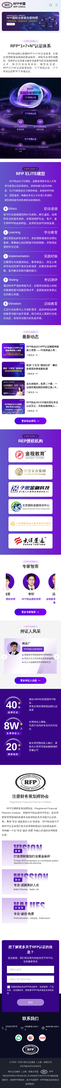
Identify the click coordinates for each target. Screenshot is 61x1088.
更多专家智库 (29, 612)
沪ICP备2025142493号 (30, 1066)
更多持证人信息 (28, 680)
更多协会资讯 (29, 421)
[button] (27, 28)
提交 (30, 1002)
